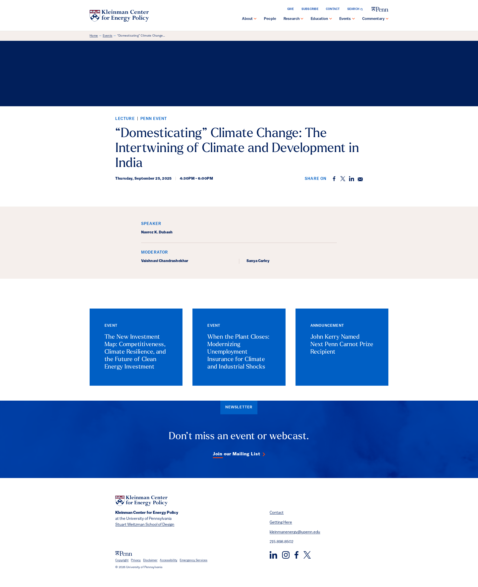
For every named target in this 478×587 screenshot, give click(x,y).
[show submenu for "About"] (255, 19)
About (247, 19)
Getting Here (281, 523)
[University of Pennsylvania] (379, 9)
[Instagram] (286, 555)
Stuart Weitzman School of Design (144, 525)
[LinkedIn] (273, 555)
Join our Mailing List (236, 454)
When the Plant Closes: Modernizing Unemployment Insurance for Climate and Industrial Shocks (238, 352)
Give (290, 9)
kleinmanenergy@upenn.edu (295, 532)
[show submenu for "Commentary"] (387, 19)
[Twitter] (307, 555)
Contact (333, 9)
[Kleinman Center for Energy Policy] (119, 16)
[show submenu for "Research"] (302, 19)
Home (94, 35)
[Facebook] (297, 555)
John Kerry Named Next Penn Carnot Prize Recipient (341, 344)
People (270, 19)
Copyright (121, 560)
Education (319, 19)
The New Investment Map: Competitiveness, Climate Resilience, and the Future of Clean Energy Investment (135, 352)
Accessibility (168, 560)
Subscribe (309, 9)
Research (291, 19)
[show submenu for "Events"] (353, 19)
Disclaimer (150, 560)
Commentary (373, 19)
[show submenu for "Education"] (330, 19)
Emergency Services (193, 560)
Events (345, 19)
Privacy (136, 560)
